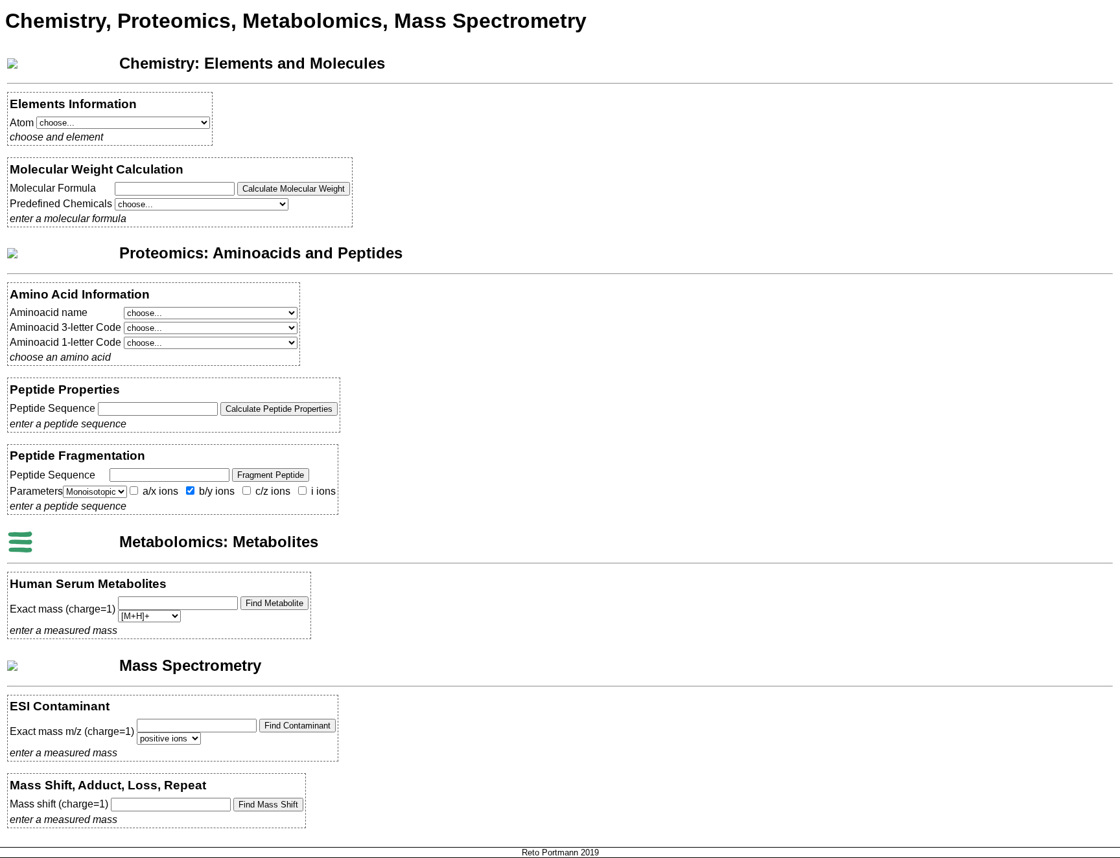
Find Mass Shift (268, 804)
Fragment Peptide (270, 475)
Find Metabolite (274, 603)
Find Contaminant (297, 725)
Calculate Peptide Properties (279, 409)
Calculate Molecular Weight (293, 189)
